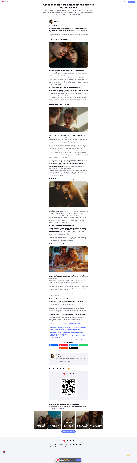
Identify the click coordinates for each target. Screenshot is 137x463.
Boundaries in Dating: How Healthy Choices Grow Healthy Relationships (68, 327)
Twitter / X (73, 345)
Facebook (54, 345)
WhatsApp (83, 345)
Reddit (63, 347)
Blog (125, 1)
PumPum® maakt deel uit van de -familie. (123, 455)
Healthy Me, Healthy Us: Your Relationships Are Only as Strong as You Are (69, 339)
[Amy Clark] (51, 21)
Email (72, 347)
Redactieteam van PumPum (128, 452)
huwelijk (68, 36)
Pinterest (63, 345)
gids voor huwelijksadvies (75, 323)
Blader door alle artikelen (68, 431)
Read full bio (58, 363)
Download (131, 1)
